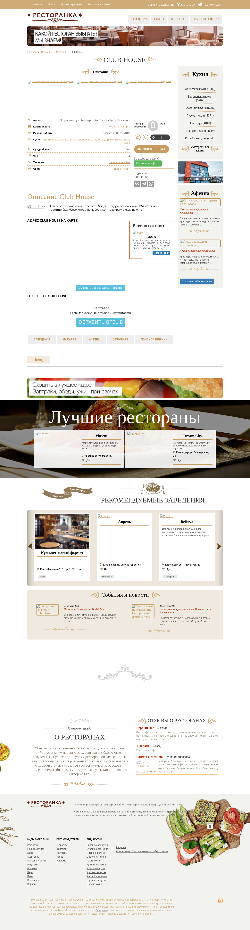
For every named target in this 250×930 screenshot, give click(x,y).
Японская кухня (96, 853)
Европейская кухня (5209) (200, 98)
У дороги (142, 745)
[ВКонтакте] (137, 184)
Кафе (30, 853)
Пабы (30, 876)
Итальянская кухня (97, 849)
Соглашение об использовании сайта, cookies (142, 851)
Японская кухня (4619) (200, 130)
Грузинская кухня (96, 880)
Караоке (32, 884)
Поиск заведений (206, 19)
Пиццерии (32, 864)
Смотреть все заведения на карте (100, 287)
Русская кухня (96, 139)
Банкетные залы (36, 860)
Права (59, 856)
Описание (100, 72)
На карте (69, 339)
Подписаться (211, 5)
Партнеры (61, 853)
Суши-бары (33, 856)
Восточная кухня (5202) (200, 108)
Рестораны (33, 845)
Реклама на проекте (99, 4)
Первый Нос (145, 728)
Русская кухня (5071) (200, 115)
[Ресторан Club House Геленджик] (51, 82)
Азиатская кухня (96, 868)
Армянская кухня (96, 872)
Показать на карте (119, 126)
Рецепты (121, 847)
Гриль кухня (93, 860)
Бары (30, 872)
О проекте (178, 19)
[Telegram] (144, 184)
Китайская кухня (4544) (200, 138)
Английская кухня (97, 876)
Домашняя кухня (96, 864)
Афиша (51, 4)
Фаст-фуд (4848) (200, 123)
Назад (39, 359)
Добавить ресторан (71, 4)
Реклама (61, 860)
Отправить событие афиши (197, 281)
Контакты (61, 849)
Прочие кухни (94, 884)
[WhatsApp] (151, 184)
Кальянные (33, 880)
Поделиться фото (147, 163)
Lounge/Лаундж (36, 849)
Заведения (139, 19)
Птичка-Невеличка (149, 756)
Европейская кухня (76, 139)
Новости (37, 4)
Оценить (159, 253)
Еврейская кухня (53, 139)
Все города (187, 5)
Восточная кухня (96, 856)
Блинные (32, 868)
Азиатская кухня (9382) (200, 89)
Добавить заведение (161, 5)
